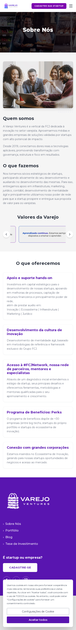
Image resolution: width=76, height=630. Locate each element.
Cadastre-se (20, 567)
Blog (7, 537)
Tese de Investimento (20, 544)
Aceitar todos (38, 619)
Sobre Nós (12, 524)
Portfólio (11, 530)
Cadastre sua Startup (48, 6)
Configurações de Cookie (38, 611)
